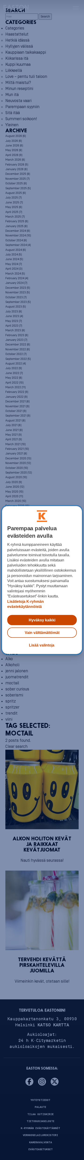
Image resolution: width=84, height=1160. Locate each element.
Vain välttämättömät (42, 632)
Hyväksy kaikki (42, 620)
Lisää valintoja (41, 645)
